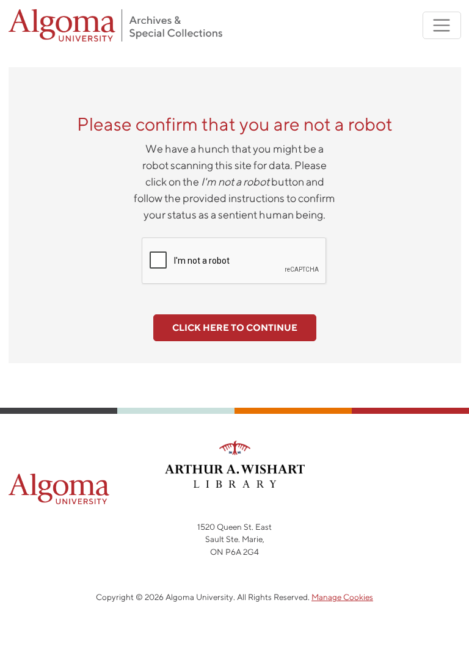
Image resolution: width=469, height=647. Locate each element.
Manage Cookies (342, 597)
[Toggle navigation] (442, 25)
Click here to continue (234, 327)
